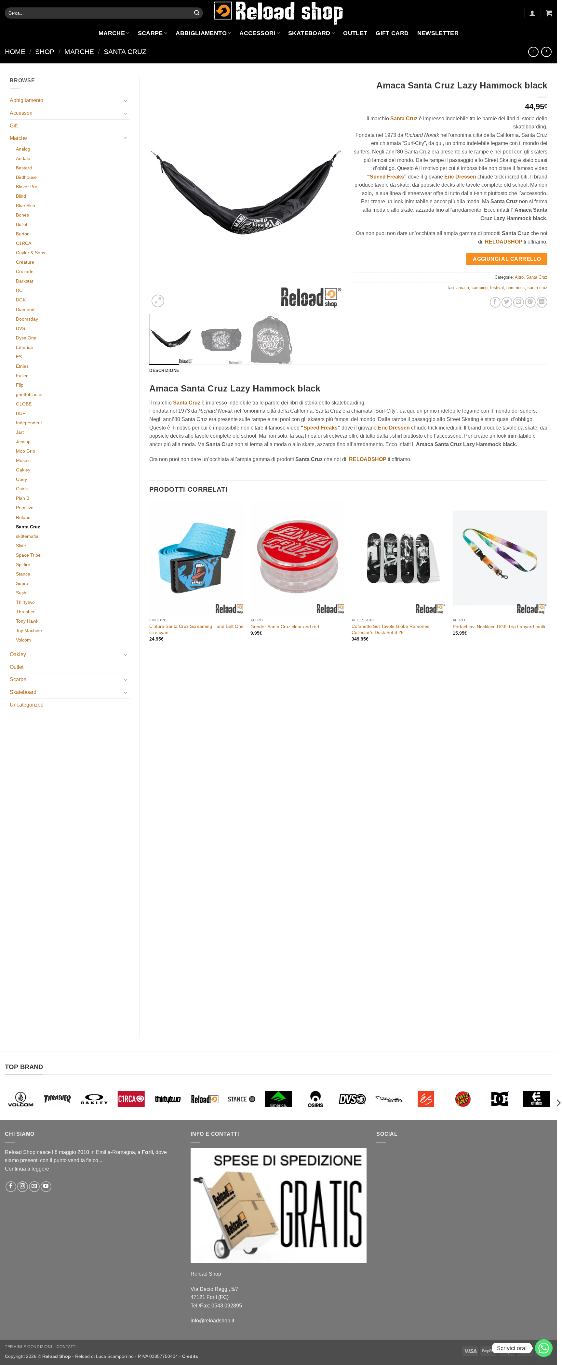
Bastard (24, 167)
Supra (22, 583)
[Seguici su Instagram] (22, 1186)
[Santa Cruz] (426, 1099)
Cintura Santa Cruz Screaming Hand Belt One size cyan (196, 629)
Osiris (22, 488)
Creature (25, 262)
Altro (519, 277)
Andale (23, 158)
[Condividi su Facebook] (495, 302)
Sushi (21, 592)
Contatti (67, 1347)
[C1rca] (94, 1099)
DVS (20, 328)
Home (15, 51)
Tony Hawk (27, 621)
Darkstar (24, 281)
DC (19, 290)
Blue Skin (25, 205)
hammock (515, 287)
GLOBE (24, 403)
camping (480, 287)
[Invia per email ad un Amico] (518, 302)
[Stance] (204, 1099)
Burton (23, 233)
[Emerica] (241, 1099)
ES (19, 356)
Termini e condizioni (28, 1347)
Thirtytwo (25, 602)
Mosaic (23, 460)
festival (497, 287)
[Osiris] (278, 1099)
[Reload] (168, 1099)
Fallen (22, 375)
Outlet (355, 33)
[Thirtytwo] (131, 1099)
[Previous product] (546, 52)
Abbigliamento (201, 33)
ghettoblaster (29, 394)
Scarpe (150, 33)
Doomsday (27, 319)
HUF (20, 413)
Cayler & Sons (30, 252)
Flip (19, 385)
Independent (29, 422)
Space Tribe (28, 555)
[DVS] (315, 1099)
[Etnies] (499, 1099)
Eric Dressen (460, 176)
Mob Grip (25, 451)
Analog (23, 149)
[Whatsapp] (544, 1348)
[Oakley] (57, 1099)
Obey (21, 479)
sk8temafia (27, 536)
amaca (462, 287)
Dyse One (26, 337)
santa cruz (537, 287)
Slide (21, 545)
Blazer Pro (26, 186)
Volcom (23, 640)
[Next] (331, 192)
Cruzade (24, 271)
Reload (23, 517)
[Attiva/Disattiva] (125, 100)
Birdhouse (26, 177)
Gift (14, 125)
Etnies (22, 366)
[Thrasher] (20, 1099)
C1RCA (23, 243)
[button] (532, 13)
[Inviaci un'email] (34, 1186)
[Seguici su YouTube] (46, 1186)
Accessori (257, 33)
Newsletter (438, 33)
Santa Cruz (125, 51)
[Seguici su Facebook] (11, 1186)
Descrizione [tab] (164, 370)
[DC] (462, 1099)
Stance (23, 573)
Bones (22, 215)
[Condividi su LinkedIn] (542, 302)
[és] (389, 1099)
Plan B (22, 498)
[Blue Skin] (352, 1099)
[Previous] (161, 192)
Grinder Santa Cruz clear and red (284, 626)
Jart (20, 432)
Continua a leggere (27, 1169)
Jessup (23, 441)
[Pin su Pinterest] (530, 302)
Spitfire (23, 564)
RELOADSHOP (503, 242)
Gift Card (392, 33)
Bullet (21, 224)
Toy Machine (29, 630)
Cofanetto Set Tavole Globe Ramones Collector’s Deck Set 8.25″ (390, 629)
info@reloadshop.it (212, 1320)
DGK (21, 299)
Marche (112, 33)
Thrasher (25, 611)
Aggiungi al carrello (507, 259)
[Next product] (533, 52)
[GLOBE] (536, 1099)
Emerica (24, 347)
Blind (21, 196)
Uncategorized (27, 705)
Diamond (25, 309)
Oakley (23, 469)
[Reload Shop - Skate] (279, 13)
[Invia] (196, 13)
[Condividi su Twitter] (507, 302)
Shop (44, 51)
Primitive (24, 507)
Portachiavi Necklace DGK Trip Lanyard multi (499, 626)
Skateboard (309, 33)
